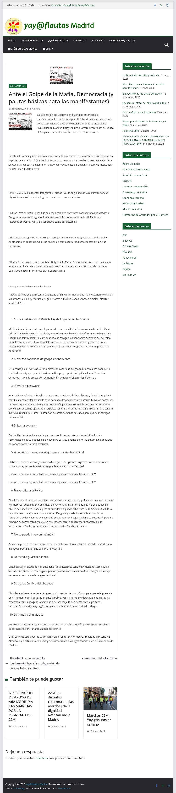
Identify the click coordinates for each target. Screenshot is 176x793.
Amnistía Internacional (135, 175)
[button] (52, 48)
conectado (41, 758)
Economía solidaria (133, 197)
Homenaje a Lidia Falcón (97, 658)
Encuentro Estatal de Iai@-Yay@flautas (72, 5)
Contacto (79, 40)
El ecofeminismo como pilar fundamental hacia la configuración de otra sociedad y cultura (34, 663)
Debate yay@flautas (122, 40)
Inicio (11, 40)
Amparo (36, 108)
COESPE (127, 180)
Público (127, 269)
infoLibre (127, 252)
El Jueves (127, 240)
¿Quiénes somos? (32, 40)
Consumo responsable (135, 186)
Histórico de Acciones (22, 48)
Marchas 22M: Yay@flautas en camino (99, 720)
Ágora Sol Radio (131, 163)
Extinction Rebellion (133, 203)
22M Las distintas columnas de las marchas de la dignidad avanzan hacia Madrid (61, 706)
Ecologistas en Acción (135, 192)
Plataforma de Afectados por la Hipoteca (145, 214)
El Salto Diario (130, 246)
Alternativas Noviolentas (136, 169)
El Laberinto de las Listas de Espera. (142, 93)
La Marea (128, 263)
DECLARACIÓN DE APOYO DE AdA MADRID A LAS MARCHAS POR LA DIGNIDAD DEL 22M (21, 706)
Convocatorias (17, 86)
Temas (47, 48)
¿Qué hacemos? (58, 40)
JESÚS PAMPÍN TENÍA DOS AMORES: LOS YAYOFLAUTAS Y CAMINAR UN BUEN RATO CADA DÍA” (146, 140)
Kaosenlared (129, 257)
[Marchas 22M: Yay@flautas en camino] (100, 689)
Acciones (98, 40)
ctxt (125, 235)
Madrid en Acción (132, 209)
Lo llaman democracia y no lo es (141, 75)
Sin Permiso (129, 274)
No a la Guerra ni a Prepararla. (139, 112)
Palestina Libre (131, 130)
